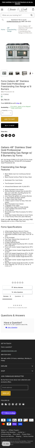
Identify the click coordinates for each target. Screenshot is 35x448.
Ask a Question (12, 327)
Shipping (18, 436)
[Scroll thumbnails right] (32, 73)
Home (3, 29)
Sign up (6, 393)
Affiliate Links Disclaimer (8, 432)
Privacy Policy (26, 434)
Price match (16, 434)
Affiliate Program (14, 430)
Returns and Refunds (7, 436)
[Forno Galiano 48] (4, 73)
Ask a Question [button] (18, 292)
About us (4, 430)
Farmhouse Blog (6, 434)
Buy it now (9, 126)
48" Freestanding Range (11, 29)
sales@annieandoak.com (9, 351)
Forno (6, 94)
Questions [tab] (18, 296)
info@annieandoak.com (14, 21)
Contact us (21, 432)
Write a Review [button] (18, 287)
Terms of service (28, 436)
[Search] (31, 15)
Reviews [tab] (5, 296)
